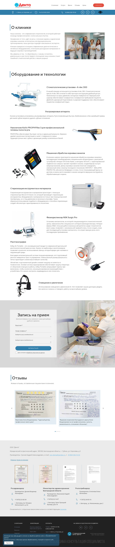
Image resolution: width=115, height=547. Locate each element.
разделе (63, 509)
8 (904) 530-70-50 (74, 455)
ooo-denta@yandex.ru (57, 455)
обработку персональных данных (36, 352)
